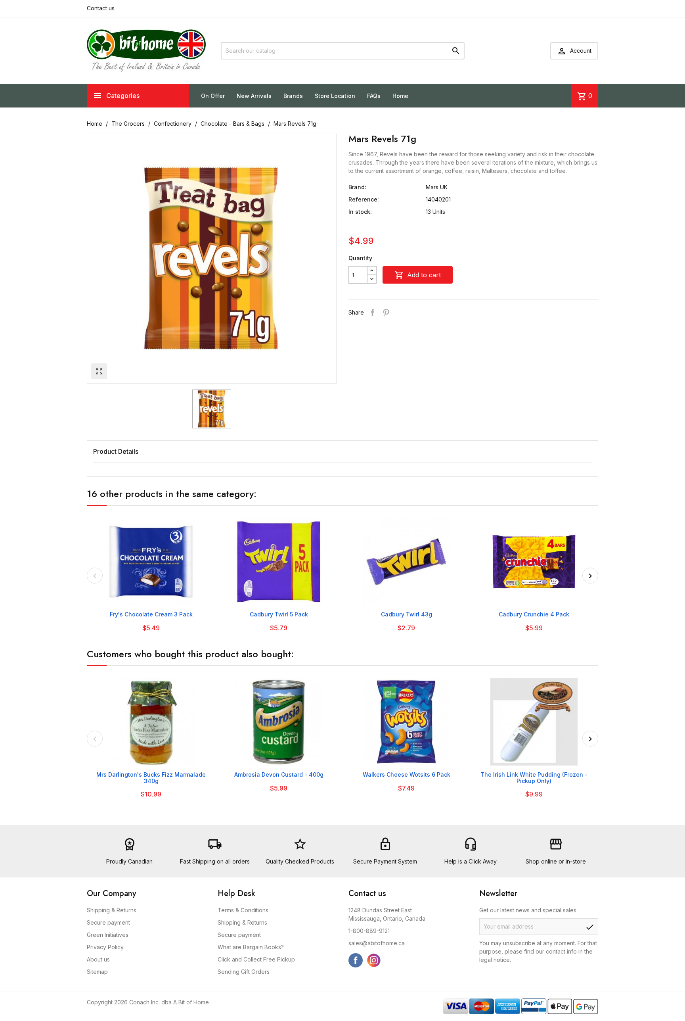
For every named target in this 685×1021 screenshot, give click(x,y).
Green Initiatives (107, 934)
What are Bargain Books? (251, 947)
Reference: (363, 199)
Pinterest (386, 312)
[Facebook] (355, 960)
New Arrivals (254, 95)
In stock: (360, 211)
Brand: (357, 187)
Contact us (101, 8)
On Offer (213, 95)
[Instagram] (374, 960)
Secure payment (108, 922)
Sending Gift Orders (244, 971)
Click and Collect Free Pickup (256, 959)
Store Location (335, 95)
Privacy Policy (105, 947)
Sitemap (97, 971)
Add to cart (417, 275)
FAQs (374, 95)
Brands (293, 95)
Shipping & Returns (111, 910)
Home (400, 95)
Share (372, 312)
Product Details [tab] (115, 451)
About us (98, 959)
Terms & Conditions (243, 910)
